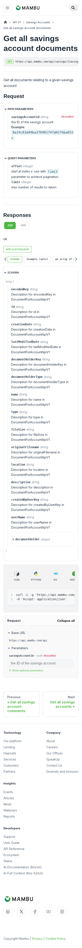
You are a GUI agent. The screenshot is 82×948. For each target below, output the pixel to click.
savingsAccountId (21, 655)
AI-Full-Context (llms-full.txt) (23, 873)
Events (8, 792)
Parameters (20, 648)
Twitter (21, 911)
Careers (52, 747)
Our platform (12, 741)
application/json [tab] (17, 249)
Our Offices (54, 753)
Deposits (9, 753)
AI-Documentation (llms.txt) (22, 867)
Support (9, 836)
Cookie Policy (55, 938)
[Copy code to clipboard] (69, 594)
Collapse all (66, 620)
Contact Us (54, 765)
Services (9, 759)
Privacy (37, 938)
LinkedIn (7, 911)
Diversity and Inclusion (62, 771)
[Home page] (5, 22)
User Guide (11, 843)
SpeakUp (53, 759)
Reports (9, 816)
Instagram (62, 911)
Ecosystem (11, 855)
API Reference (13, 849)
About (50, 741)
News (7, 804)
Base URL (18, 633)
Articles (8, 798)
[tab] (15, 259)
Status (7, 861)
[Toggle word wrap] (61, 594)
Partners (9, 771)
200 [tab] (10, 225)
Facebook (35, 911)
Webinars (10, 810)
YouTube (48, 911)
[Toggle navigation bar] (7, 8)
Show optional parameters (27, 670)
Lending (9, 747)
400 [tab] (23, 225)
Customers (11, 765)
